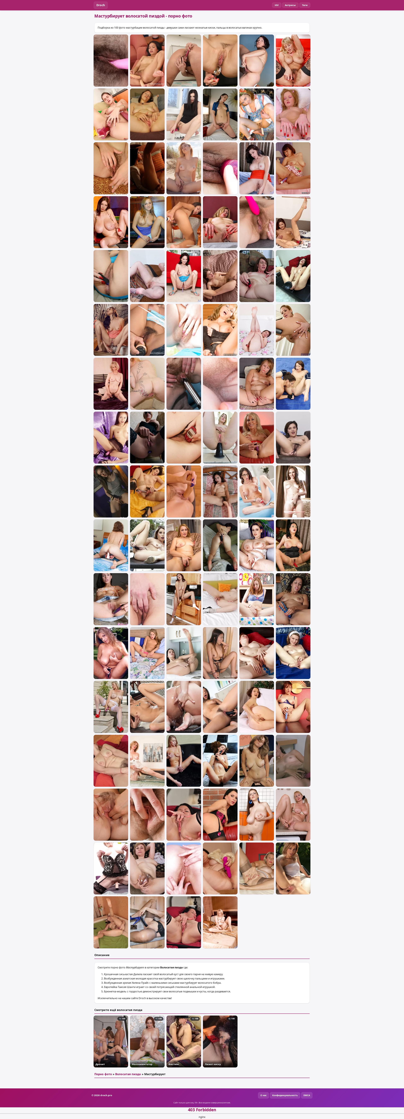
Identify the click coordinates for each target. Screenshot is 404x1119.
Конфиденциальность (285, 1095)
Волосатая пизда (128, 1074)
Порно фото (103, 1074)
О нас (263, 1095)
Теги (305, 5)
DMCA (306, 1095)
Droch (100, 5)
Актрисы (290, 5)
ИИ (277, 5)
